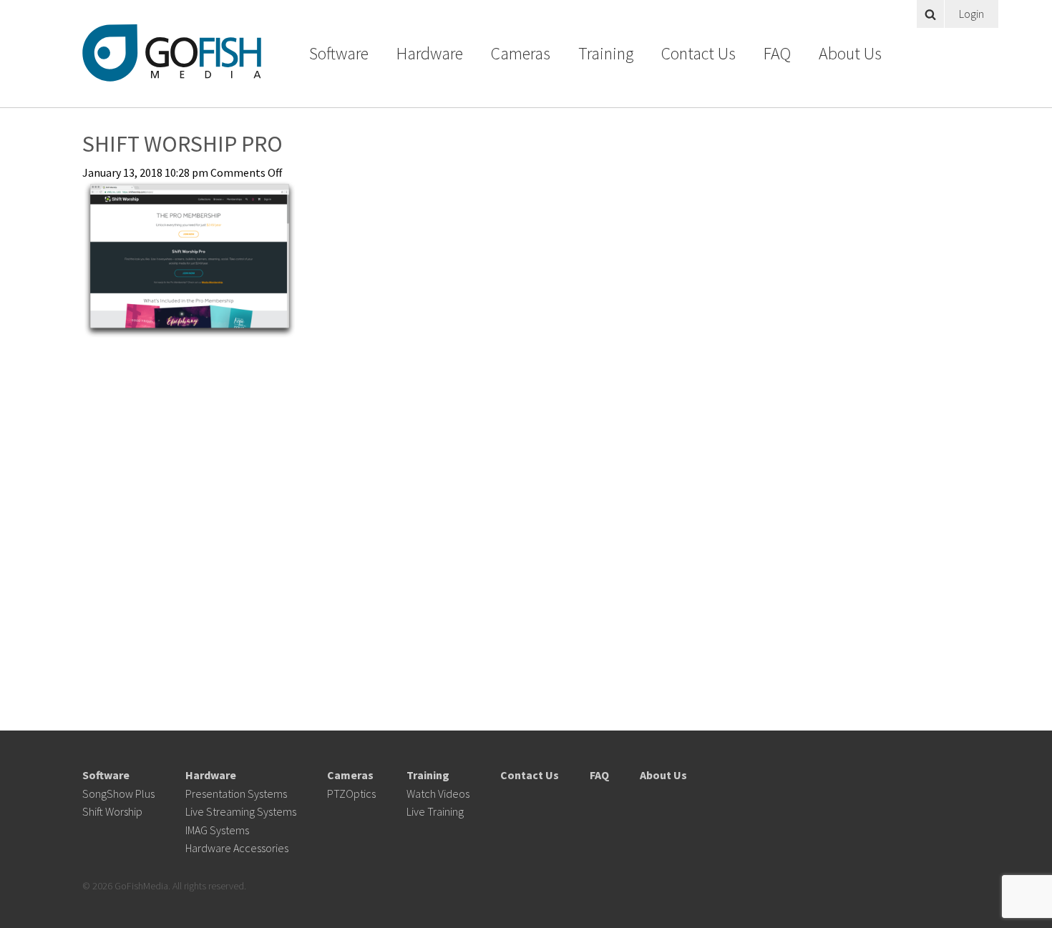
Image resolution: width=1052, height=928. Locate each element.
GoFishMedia (171, 53)
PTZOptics (351, 793)
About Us (850, 53)
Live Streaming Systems (240, 811)
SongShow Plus (118, 793)
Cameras (520, 53)
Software (339, 53)
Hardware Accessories (236, 848)
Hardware (429, 53)
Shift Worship (112, 811)
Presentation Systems (236, 793)
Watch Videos (437, 793)
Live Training (435, 811)
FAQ (777, 53)
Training (605, 53)
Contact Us (698, 53)
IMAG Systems (217, 830)
